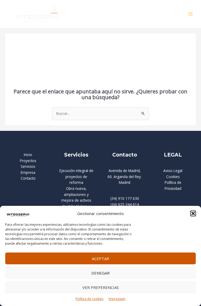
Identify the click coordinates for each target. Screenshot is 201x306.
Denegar (100, 273)
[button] (193, 213)
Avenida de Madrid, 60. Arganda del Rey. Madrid (125, 176)
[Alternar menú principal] (190, 14)
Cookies (173, 176)
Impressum (117, 299)
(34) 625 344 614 (124, 204)
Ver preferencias (100, 287)
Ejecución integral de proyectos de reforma (76, 176)
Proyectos (28, 160)
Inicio (28, 154)
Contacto (28, 178)
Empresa (28, 172)
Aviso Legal (172, 170)
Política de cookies (89, 299)
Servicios (28, 166)
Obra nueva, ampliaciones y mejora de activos (76, 194)
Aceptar (100, 258)
